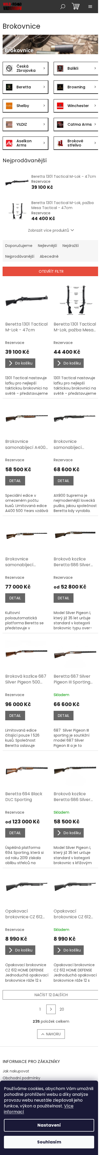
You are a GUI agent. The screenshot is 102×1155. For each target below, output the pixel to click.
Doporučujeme (18, 245)
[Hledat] (63, 6)
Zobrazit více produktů (48, 230)
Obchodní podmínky (21, 1078)
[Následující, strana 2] (51, 1009)
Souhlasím (49, 1142)
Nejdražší (71, 245)
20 (62, 1009)
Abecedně (49, 256)
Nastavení (49, 1125)
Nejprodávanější (19, 256)
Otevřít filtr (51, 271)
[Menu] (90, 6)
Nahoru (53, 1034)
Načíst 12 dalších (51, 994)
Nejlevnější (47, 245)
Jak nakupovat (16, 1071)
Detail (15, 480)
